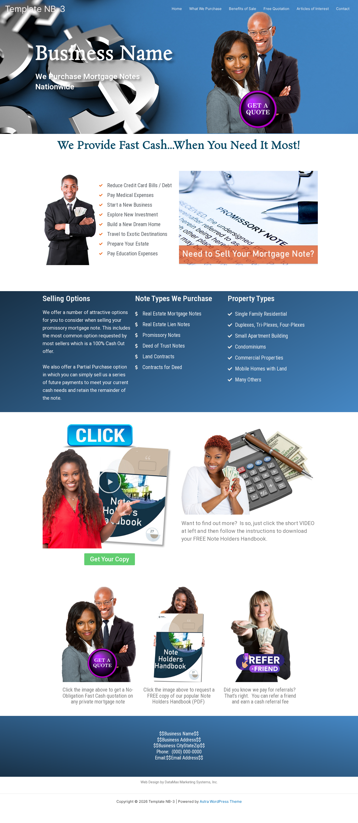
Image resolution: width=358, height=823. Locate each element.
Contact (342, 8)
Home (177, 8)
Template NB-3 (35, 9)
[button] (109, 481)
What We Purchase (205, 8)
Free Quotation (276, 8)
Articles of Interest (313, 8)
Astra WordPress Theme (221, 801)
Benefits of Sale (242, 8)
